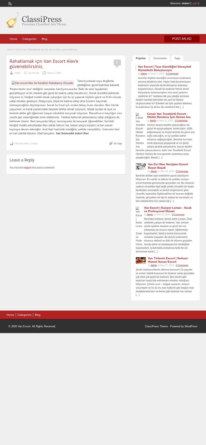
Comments (160, 58)
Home (13, 38)
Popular (141, 58)
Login (195, 3)
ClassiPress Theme (156, 326)
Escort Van (21, 49)
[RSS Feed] (9, 3)
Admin (17, 73)
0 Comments (172, 73)
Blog (44, 38)
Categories (29, 38)
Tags (177, 58)
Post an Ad (182, 38)
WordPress (191, 326)
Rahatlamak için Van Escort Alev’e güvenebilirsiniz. (43, 63)
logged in (29, 167)
